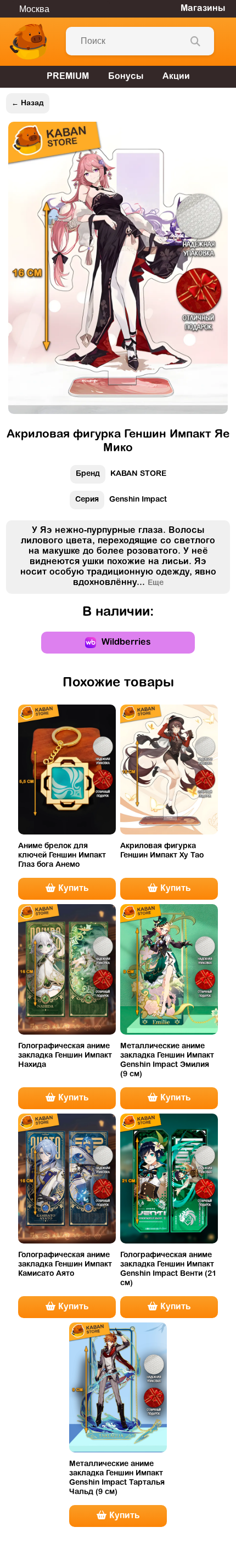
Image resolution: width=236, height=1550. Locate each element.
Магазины (203, 8)
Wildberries (126, 642)
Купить (71, 888)
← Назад (28, 103)
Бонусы (125, 76)
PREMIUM (68, 76)
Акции (176, 76)
